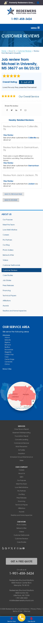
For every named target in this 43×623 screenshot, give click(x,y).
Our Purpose (8, 219)
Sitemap (27, 611)
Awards (6, 305)
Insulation (21, 453)
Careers (6, 234)
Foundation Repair (21, 436)
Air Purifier (21, 450)
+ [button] (33, 401)
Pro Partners (7, 239)
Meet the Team (9, 224)
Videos (5, 260)
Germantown (33, 165)
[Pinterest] (9, 548)
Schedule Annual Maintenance (21, 457)
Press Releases (8, 285)
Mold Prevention (21, 446)
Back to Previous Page (13, 194)
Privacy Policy (36, 609)
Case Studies (8, 275)
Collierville (32, 137)
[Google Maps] (6, 548)
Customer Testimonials (11, 265)
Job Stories (7, 280)
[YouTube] (23, 548)
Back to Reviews (11, 200)
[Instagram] (17, 548)
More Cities (7, 369)
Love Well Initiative (10, 229)
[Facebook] (14, 548)
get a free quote (21, 561)
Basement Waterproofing (21, 432)
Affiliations (7, 300)
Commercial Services (21, 443)
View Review (8, 135)
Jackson (31, 183)
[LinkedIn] (20, 548)
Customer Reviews (10, 270)
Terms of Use (17, 611)
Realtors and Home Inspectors (14, 310)
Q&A (21, 477)
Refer (21, 460)
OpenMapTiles (17, 408)
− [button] (33, 404)
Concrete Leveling (21, 439)
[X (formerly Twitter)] (12, 548)
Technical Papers (9, 295)
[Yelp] (3, 548)
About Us (6, 214)
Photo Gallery (8, 250)
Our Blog (6, 245)
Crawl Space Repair (21, 429)
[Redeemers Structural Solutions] (21, 618)
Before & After (8, 255)
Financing (7, 290)
